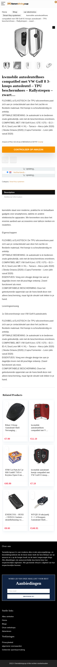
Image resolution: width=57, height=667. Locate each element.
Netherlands (19, 172)
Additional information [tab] (13, 197)
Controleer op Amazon (28, 149)
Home (4, 12)
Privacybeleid (7, 642)
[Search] (43, 3)
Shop (15, 12)
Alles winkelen (8, 616)
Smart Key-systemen (12, 15)
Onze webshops (9, 627)
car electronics (30, 12)
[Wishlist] (48, 3)
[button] (53, 27)
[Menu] (3, 3)
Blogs (4, 624)
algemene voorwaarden (12, 646)
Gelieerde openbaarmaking (13, 650)
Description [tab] (9, 192)
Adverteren (6, 631)
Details (40, 142)
